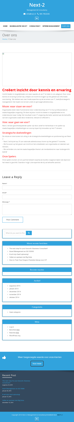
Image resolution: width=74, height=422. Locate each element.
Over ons (66, 26)
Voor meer (37, 364)
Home (5, 26)
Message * (6, 202)
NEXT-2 (59, 415)
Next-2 (37, 5)
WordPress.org (14, 336)
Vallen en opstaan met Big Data (20, 257)
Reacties (14, 333)
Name (4, 183)
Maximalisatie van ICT (18, 26)
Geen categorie (14, 312)
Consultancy (34, 26)
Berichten (14, 330)
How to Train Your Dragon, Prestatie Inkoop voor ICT (28, 260)
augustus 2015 (14, 286)
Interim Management (51, 26)
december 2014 (15, 292)
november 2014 (15, 294)
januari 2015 (13, 289)
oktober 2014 (14, 297)
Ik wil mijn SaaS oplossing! (19, 254)
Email (4, 193)
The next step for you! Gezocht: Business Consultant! (28, 248)
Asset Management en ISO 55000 (21, 251)
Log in (11, 327)
